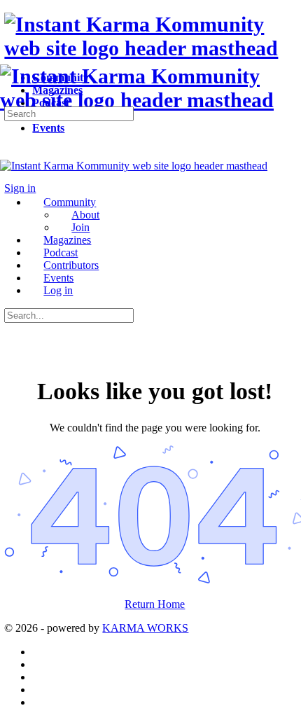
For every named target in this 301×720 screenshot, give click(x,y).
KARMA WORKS (145, 628)
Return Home (155, 604)
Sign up (55, 188)
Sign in (20, 188)
